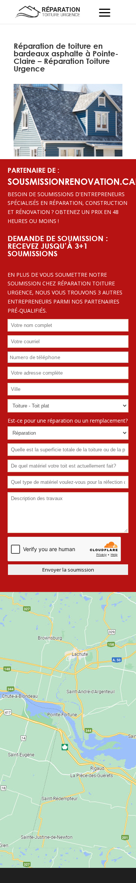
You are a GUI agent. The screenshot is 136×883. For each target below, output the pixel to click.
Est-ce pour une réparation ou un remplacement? (68, 420)
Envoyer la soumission (68, 569)
